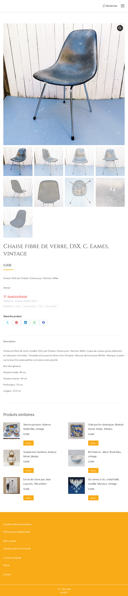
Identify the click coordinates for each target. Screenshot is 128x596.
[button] (120, 28)
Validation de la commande (17, 548)
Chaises (26, 300)
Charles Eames (30, 306)
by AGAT (64, 592)
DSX (41, 306)
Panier (6, 565)
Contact (7, 574)
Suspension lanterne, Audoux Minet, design (39, 454)
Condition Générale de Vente (17, 524)
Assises (18, 300)
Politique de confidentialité (16, 531)
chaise (18, 306)
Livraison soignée (12, 557)
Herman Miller (51, 306)
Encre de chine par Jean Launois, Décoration (37, 481)
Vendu (34, 300)
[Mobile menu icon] (123, 6)
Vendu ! (28, 443)
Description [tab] (9, 341)
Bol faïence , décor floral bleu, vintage (104, 454)
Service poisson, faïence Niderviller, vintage (37, 426)
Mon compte (9, 541)
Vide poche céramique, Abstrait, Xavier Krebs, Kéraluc (106, 426)
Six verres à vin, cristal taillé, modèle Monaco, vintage (103, 481)
